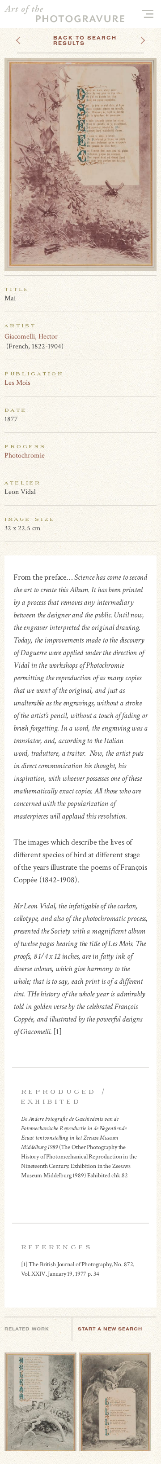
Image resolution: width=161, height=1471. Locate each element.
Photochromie (24, 455)
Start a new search (110, 1329)
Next (134, 38)
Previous (35, 38)
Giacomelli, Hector (31, 336)
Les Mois (17, 383)
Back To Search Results (85, 40)
